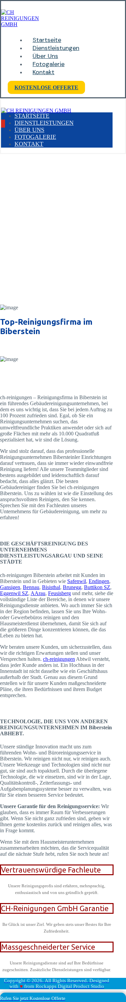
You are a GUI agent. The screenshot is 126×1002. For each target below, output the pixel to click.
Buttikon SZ (97, 587)
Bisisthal (51, 587)
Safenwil (76, 581)
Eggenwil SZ (14, 593)
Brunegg (72, 587)
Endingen (99, 581)
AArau (38, 593)
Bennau (31, 587)
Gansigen (10, 587)
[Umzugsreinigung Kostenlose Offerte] (20, 24)
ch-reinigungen (59, 659)
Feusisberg (59, 593)
